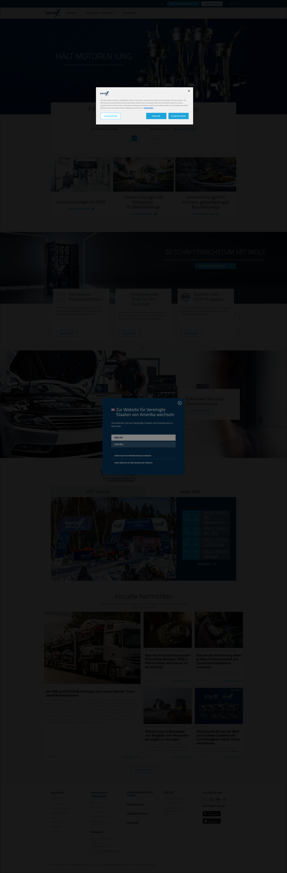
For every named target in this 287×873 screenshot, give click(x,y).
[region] (144, 105)
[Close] (189, 91)
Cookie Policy (148, 108)
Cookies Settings (110, 116)
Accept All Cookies (178, 116)
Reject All (156, 116)
